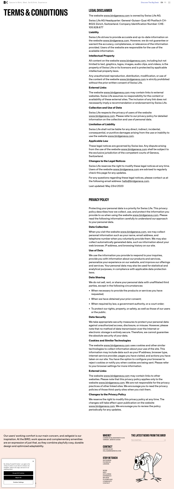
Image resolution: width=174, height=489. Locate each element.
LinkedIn (106, 464)
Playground (107, 479)
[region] (18, 473)
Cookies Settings (18, 482)
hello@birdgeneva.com (135, 181)
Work (105, 470)
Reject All (18, 477)
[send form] (165, 440)
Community (107, 481)
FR (165, 2)
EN (162, 2)
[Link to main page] (6, 2)
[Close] (33, 461)
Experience (42, 2)
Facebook (107, 462)
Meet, (25, 2)
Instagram (107, 460)
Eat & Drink (107, 474)
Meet (105, 472)
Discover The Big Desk (150, 2)
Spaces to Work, (15, 2)
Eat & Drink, (32, 2)
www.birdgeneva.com (117, 15)
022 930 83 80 (108, 449)
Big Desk (106, 478)
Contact (106, 483)
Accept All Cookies (18, 473)
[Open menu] (169, 2)
